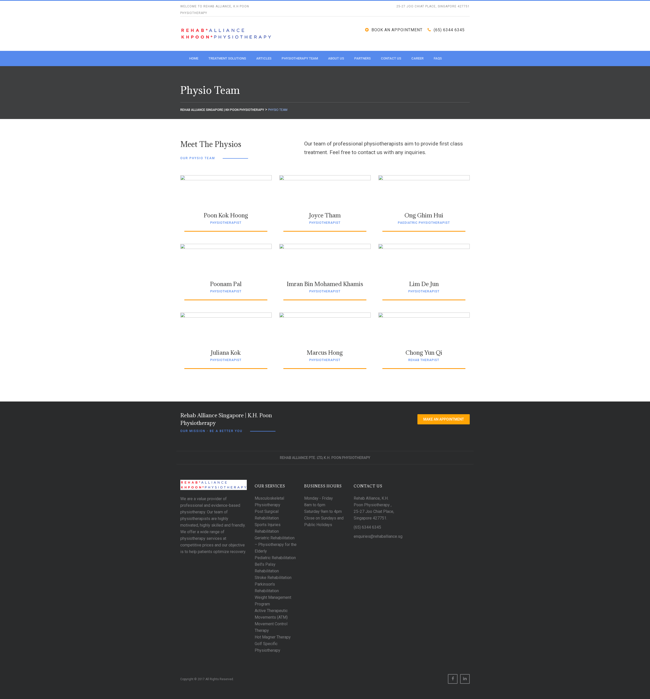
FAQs (438, 58)
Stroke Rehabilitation (273, 577)
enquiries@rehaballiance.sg (378, 536)
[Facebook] (453, 679)
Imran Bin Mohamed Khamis (325, 284)
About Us (336, 58)
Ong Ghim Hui (423, 215)
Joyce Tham (325, 215)
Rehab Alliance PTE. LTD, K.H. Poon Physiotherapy (325, 458)
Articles (263, 58)
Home (193, 58)
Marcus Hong (325, 352)
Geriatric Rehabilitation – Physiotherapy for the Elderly (276, 545)
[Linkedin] (465, 679)
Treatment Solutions (227, 58)
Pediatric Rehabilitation (275, 557)
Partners (362, 58)
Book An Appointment (396, 29)
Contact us (391, 58)
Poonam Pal (226, 284)
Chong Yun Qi (423, 352)
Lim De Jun (424, 284)
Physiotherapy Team (300, 58)
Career (417, 58)
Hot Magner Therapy (273, 637)
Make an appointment (443, 419)
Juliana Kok (226, 352)
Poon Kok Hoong (226, 215)
